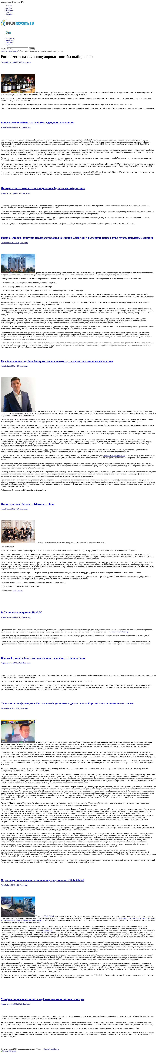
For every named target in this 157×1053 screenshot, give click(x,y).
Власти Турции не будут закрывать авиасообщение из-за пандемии (43, 657)
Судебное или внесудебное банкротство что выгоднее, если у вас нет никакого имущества (57, 361)
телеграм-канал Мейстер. (119, 632)
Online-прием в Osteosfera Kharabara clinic (27, 503)
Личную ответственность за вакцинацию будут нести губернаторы (43, 188)
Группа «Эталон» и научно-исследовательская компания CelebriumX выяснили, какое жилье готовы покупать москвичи (77, 237)
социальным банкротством (114, 456)
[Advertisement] (78, 67)
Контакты (9, 10)
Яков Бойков (6, 243)
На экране (9, 40)
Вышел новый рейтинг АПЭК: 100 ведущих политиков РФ (37, 122)
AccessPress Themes (51, 1049)
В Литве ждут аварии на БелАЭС (21, 612)
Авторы (9, 8)
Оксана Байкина (7, 62)
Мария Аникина (7, 127)
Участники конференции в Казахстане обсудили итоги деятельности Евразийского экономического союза (67, 703)
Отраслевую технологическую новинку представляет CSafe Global (42, 880)
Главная (9, 6)
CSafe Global (49, 916)
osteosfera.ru (17, 590)
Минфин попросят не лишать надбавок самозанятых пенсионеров (42, 999)
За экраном (10, 38)
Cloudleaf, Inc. (47, 930)
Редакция (9, 12)
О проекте (10, 14)
